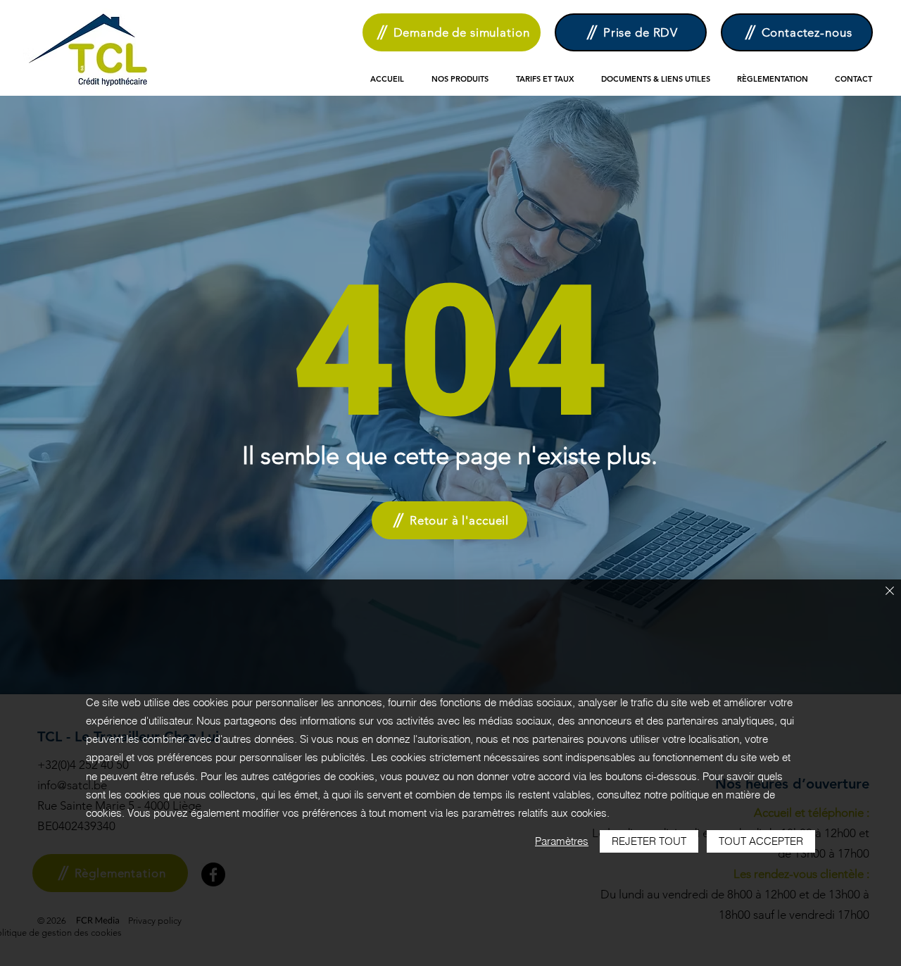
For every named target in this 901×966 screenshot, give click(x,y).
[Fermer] (889, 591)
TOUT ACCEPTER (761, 841)
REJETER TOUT (649, 841)
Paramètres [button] (561, 841)
